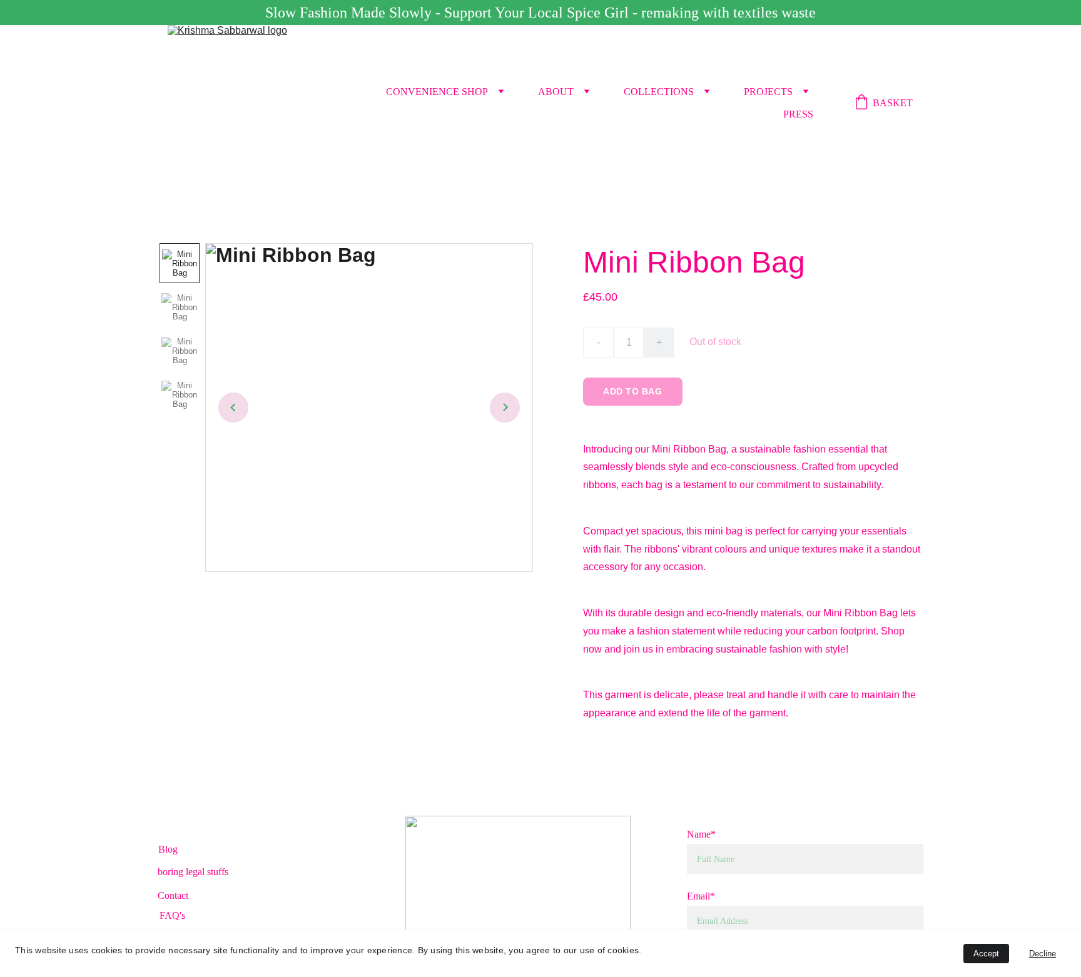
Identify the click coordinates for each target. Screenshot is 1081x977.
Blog (168, 849)
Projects (768, 91)
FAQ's (172, 915)
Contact (173, 895)
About (556, 91)
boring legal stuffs (193, 871)
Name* (701, 834)
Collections (659, 91)
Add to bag (632, 391)
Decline (1042, 953)
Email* (701, 896)
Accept (986, 953)
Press (798, 114)
